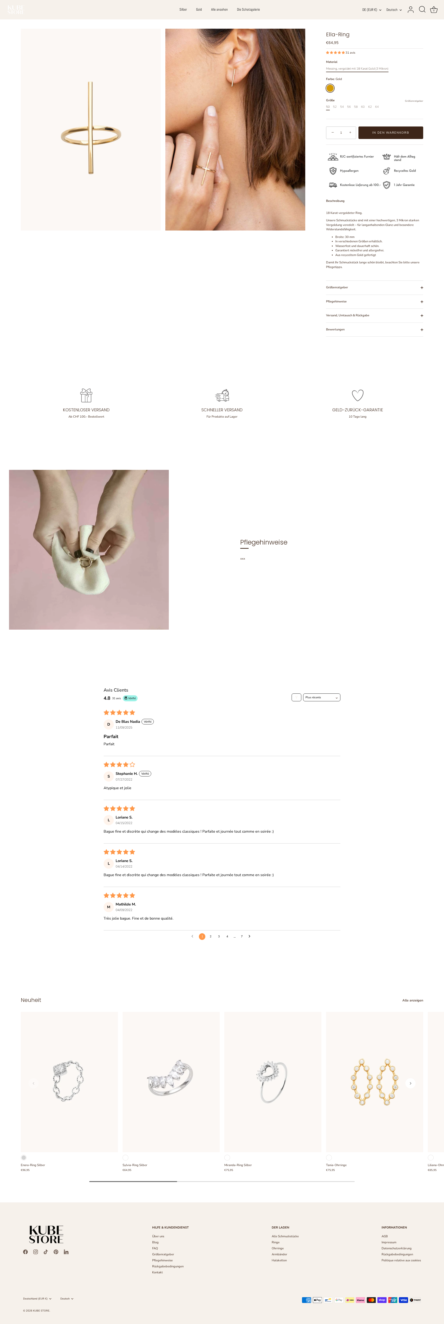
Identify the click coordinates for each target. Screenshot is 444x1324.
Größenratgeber (414, 101)
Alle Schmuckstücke (285, 1236)
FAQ (155, 1248)
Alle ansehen (219, 9)
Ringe (276, 1242)
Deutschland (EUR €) (35, 1298)
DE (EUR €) (369, 10)
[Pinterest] (56, 1252)
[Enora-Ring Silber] (69, 1082)
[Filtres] (296, 697)
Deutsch (392, 10)
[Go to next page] (250, 936)
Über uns (158, 1236)
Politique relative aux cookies (401, 1260)
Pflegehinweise (336, 301)
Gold (199, 9)
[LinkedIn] (66, 1252)
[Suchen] (422, 10)
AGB (385, 1236)
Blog (155, 1242)
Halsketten (279, 1260)
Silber (183, 9)
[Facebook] (25, 1252)
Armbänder (279, 1254)
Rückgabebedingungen (168, 1266)
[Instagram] (35, 1252)
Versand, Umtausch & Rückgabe (347, 315)
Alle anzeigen (412, 1000)
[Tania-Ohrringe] (374, 1082)
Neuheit (31, 1000)
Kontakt (157, 1272)
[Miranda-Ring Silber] (272, 1082)
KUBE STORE (41, 1310)
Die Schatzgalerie (248, 9)
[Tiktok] (45, 1252)
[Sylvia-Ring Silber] (171, 1082)
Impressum (389, 1242)
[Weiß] (125, 1157)
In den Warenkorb (390, 133)
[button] (335, 53)
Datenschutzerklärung (397, 1248)
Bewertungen (335, 329)
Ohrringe (278, 1248)
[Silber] (23, 1157)
